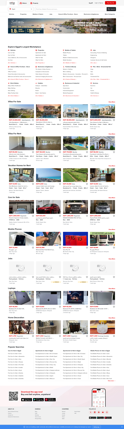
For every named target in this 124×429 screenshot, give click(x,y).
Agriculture (66, 86)
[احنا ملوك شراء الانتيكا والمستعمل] (21, 331)
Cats (92, 71)
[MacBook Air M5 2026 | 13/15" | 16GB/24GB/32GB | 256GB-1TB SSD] (102, 302)
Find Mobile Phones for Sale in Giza (100, 367)
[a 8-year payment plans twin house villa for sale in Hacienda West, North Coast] (75, 116)
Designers (93, 57)
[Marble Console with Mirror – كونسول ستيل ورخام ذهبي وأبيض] (48, 331)
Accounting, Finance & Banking (99, 53)
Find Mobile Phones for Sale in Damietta (101, 365)
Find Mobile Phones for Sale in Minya (100, 373)
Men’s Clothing (67, 71)
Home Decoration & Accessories (16, 74)
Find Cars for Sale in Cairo (15, 353)
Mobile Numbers (67, 60)
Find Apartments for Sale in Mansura (45, 378)
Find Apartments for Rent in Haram (72, 376)
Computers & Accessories (42, 71)
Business (93, 86)
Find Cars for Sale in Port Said (16, 365)
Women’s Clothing (67, 69)
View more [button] (111, 381)
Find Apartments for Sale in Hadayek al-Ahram (47, 370)
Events (92, 90)
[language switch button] (91, 3)
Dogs (92, 69)
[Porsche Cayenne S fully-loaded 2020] (21, 212)
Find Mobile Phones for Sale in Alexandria (101, 356)
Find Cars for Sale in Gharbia (15, 373)
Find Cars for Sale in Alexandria (16, 356)
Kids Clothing (11, 90)
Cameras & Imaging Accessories (44, 76)
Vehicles (11, 14)
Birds (92, 74)
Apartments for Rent (41, 55)
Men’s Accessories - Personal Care (72, 76)
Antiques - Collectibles (41, 86)
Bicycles (38, 88)
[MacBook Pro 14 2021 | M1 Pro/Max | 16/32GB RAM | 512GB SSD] (21, 302)
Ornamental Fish (95, 76)
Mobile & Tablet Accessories (70, 57)
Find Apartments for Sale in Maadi (44, 367)
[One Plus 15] (75, 243)
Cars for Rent (11, 55)
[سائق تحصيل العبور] (102, 272)
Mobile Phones (67, 53)
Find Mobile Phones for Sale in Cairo (100, 353)
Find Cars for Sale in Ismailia (15, 367)
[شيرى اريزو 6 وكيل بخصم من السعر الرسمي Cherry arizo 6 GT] (48, 212)
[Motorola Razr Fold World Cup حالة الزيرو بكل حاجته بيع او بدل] (48, 243)
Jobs (50, 14)
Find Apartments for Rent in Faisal (72, 378)
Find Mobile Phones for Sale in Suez (100, 376)
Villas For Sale (39, 57)
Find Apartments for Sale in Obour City (46, 365)
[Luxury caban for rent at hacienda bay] (102, 180)
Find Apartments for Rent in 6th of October (74, 353)
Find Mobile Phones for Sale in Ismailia (101, 362)
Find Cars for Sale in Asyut (15, 370)
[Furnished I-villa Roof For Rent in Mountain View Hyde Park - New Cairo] (102, 148)
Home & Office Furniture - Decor (68, 14)
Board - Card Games (41, 93)
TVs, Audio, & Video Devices (43, 69)
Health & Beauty (95, 93)
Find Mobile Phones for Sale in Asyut (100, 370)
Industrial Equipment (68, 90)
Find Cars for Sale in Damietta (15, 378)
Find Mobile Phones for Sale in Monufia (101, 359)
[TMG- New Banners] (62, 25)
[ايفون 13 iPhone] (102, 243)
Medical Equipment (68, 93)
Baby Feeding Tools (13, 93)
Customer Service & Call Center (99, 60)
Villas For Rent (39, 60)
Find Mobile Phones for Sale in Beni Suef (101, 378)
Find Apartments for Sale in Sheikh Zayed (46, 356)
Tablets (65, 55)
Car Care (10, 60)
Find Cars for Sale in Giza (14, 359)
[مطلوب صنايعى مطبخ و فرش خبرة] (21, 272)
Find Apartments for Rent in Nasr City (72, 356)
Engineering (94, 55)
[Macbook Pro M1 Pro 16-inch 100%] (48, 302)
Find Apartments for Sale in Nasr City (45, 359)
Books (37, 90)
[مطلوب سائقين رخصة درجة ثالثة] (75, 272)
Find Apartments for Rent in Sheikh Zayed (74, 359)
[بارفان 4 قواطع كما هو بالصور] (75, 331)
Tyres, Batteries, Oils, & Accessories (17, 57)
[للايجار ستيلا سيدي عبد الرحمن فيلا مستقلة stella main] (75, 180)
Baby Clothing (11, 88)
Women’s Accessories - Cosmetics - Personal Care (75, 74)
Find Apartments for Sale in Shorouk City (46, 362)
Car (91, 88)
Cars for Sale (11, 53)
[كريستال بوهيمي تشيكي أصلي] (102, 331)
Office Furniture (12, 71)
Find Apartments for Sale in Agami (44, 376)
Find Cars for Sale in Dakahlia (15, 376)
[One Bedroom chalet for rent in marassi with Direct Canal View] (21, 180)
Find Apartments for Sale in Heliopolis (45, 373)
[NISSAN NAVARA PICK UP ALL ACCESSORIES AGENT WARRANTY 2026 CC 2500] (75, 212)
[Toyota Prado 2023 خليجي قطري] (102, 212)
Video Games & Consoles (42, 74)
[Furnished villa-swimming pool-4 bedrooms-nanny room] (75, 148)
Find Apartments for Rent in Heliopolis (73, 365)
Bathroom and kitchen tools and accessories (19, 76)
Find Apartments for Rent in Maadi (72, 362)
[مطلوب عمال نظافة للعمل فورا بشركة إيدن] (48, 272)
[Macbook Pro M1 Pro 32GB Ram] (75, 302)
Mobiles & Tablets (38, 14)
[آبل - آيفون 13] (21, 243)
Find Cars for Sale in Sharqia (15, 362)
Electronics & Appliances (91, 14)
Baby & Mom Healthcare (14, 86)
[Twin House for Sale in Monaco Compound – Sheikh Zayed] (102, 116)
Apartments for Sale (41, 53)
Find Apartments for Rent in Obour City (73, 367)
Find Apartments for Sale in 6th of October (47, 353)
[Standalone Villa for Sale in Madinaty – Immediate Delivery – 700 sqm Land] (48, 116)
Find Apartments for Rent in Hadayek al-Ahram (75, 373)
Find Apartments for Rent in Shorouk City (73, 370)
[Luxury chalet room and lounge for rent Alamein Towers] (48, 180)
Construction (66, 88)
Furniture (10, 69)
